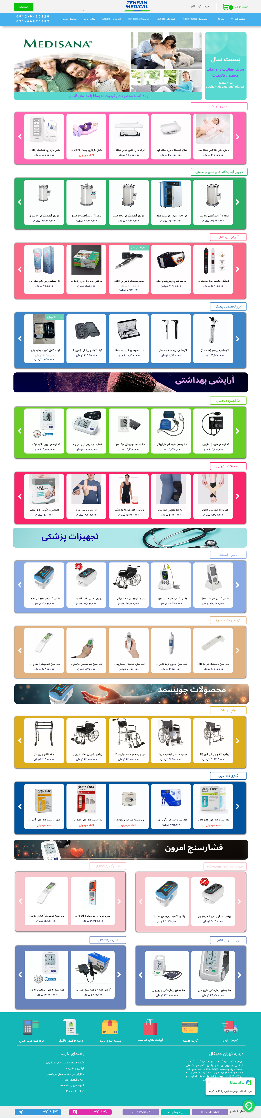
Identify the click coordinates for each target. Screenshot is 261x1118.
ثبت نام (196, 6)
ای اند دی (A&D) (111, 19)
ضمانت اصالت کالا (74, 1091)
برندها (221, 19)
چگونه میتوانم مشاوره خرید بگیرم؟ (65, 1063)
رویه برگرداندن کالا (74, 1080)
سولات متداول (69, 19)
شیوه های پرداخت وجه (71, 1085)
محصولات (240, 19)
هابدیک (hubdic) (166, 19)
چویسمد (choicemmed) (195, 19)
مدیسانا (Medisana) (138, 19)
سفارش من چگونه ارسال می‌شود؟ (65, 1074)
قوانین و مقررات (75, 1068)
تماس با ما (89, 19)
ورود (207, 6)
